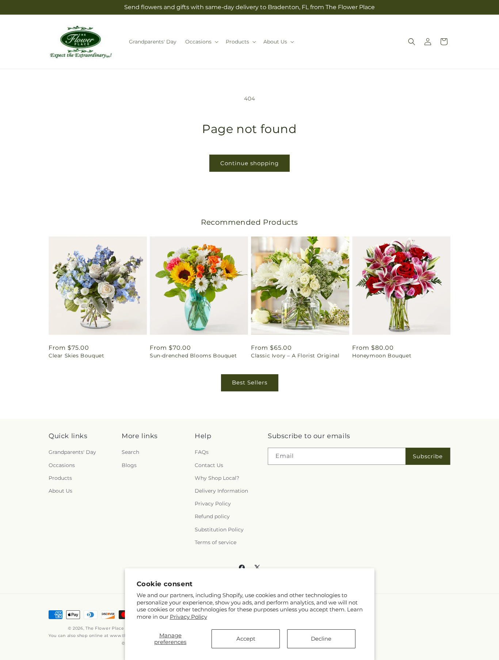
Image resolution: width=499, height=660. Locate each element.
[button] (201, 41)
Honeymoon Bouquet (381, 355)
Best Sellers (249, 382)
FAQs (202, 452)
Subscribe (428, 456)
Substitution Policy (219, 529)
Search (130, 452)
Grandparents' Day (72, 452)
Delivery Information (221, 491)
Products (60, 478)
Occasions (62, 465)
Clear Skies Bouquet (76, 355)
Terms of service (215, 542)
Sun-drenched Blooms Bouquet (193, 355)
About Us (60, 491)
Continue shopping (249, 163)
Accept (245, 638)
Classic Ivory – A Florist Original (295, 355)
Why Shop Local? (217, 478)
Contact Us (209, 465)
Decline (321, 638)
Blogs (129, 465)
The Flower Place (104, 628)
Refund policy (212, 516)
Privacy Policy (188, 616)
